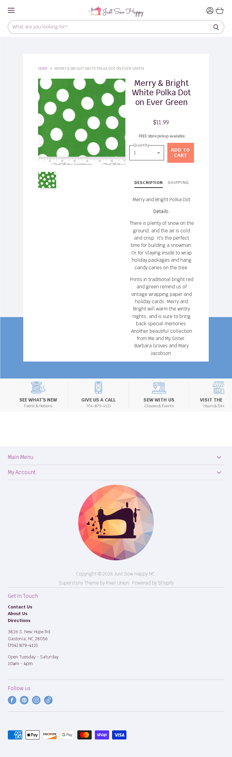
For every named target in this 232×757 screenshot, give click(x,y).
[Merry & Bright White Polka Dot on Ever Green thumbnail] (47, 181)
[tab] (148, 183)
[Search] (216, 27)
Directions (19, 620)
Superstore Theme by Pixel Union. (95, 583)
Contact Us (20, 607)
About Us (17, 613)
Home (43, 69)
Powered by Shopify (153, 583)
